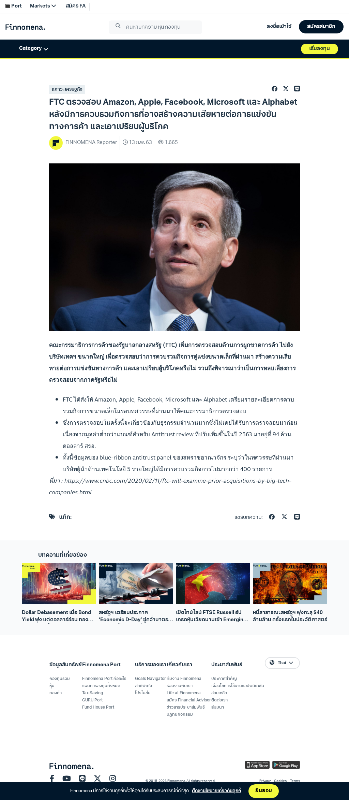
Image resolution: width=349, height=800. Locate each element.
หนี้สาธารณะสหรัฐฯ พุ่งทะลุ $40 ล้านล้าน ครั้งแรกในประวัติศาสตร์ (290, 616)
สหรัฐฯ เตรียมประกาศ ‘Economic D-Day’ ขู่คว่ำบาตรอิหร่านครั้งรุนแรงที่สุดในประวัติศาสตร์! (133, 617)
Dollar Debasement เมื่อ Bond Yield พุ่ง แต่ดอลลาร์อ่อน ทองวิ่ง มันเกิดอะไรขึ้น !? (58, 617)
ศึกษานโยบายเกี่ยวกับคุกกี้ (216, 791)
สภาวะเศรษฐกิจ (67, 89)
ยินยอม (263, 791)
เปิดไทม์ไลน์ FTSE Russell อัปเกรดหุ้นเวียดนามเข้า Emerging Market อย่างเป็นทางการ (211, 617)
